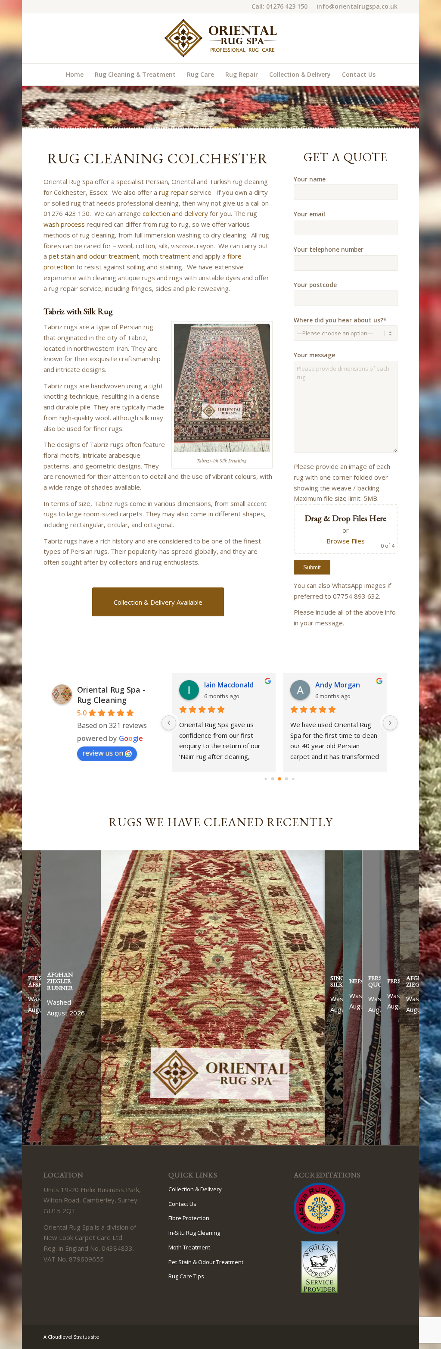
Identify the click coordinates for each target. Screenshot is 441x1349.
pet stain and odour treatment (94, 256)
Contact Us (182, 1204)
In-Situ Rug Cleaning (194, 1233)
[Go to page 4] (293, 778)
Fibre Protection (188, 1218)
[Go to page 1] (272, 779)
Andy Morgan (337, 685)
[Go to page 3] (286, 779)
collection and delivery (175, 213)
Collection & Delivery (195, 1189)
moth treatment (166, 256)
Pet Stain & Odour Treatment (205, 1262)
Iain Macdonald (229, 685)
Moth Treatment (189, 1247)
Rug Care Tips (186, 1276)
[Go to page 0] (266, 779)
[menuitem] (279, 6)
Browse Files (345, 541)
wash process (64, 224)
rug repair (173, 192)
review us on (102, 753)
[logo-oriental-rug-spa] (220, 38)
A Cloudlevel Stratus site (71, 1336)
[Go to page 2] (279, 778)
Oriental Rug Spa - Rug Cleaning (111, 694)
